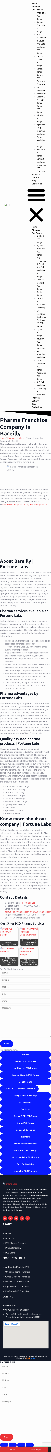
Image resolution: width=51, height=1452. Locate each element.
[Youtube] (16, 1218)
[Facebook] (5, 1218)
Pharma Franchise (15, 438)
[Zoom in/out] (4, 1445)
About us (36, 6)
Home (34, 3)
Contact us (37, 183)
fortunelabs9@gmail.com (14, 504)
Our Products (38, 9)
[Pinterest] (27, 1218)
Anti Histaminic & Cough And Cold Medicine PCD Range (41, 43)
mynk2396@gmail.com (40, 912)
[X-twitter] (10, 1218)
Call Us (12, 1449)
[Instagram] (22, 1218)
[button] (36, 205)
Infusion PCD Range (40, 118)
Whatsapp (36, 1449)
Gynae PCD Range (39, 109)
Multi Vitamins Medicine (41, 131)
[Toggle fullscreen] (13, 1445)
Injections (41, 125)
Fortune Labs (28, 903)
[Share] (21, 1445)
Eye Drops (41, 93)
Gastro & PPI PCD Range (41, 100)
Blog (34, 180)
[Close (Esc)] (30, 1445)
